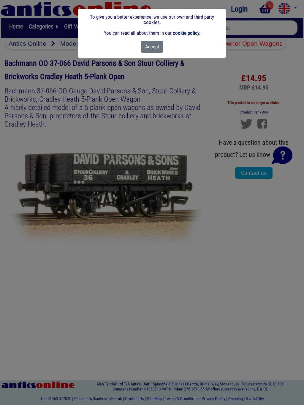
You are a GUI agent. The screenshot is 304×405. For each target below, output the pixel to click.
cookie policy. (186, 33)
